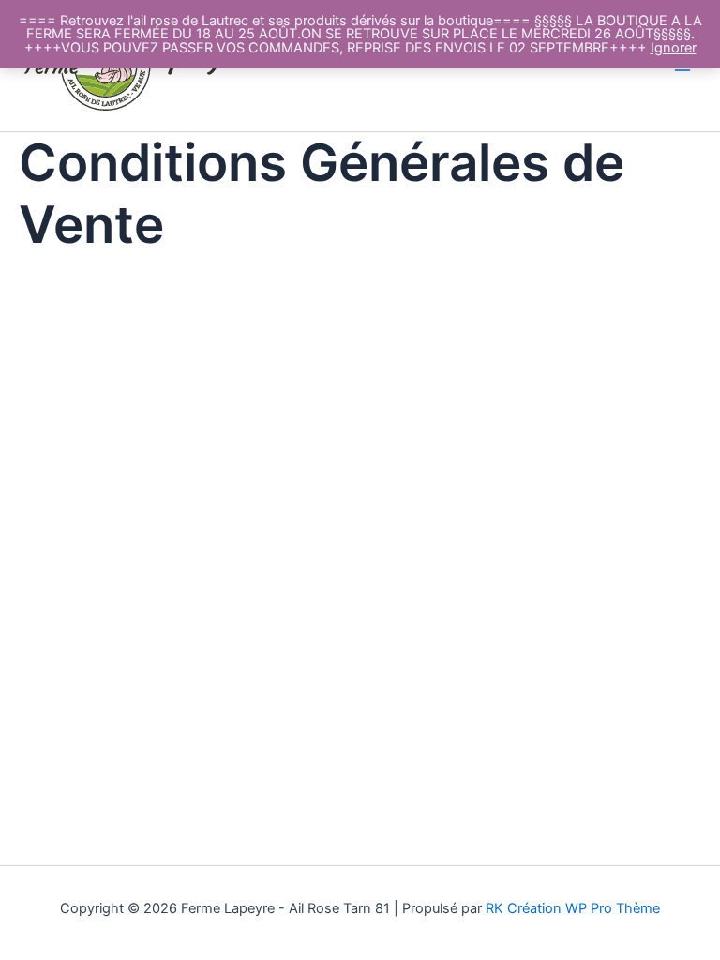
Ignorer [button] (674, 47)
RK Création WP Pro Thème (573, 908)
